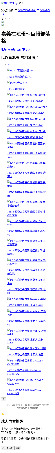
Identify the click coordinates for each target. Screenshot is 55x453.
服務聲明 (34, 408)
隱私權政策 (22, 408)
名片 (28, 50)
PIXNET (16, 405)
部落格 (18, 50)
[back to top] (3, 399)
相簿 (7, 50)
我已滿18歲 (7, 448)
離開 (18, 448)
